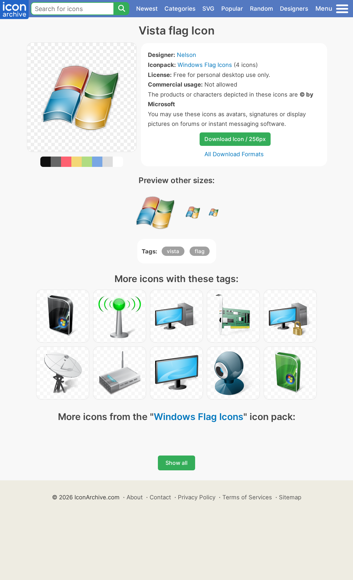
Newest (147, 8)
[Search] (121, 8)
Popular (232, 8)
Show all (176, 462)
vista (173, 251)
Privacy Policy (196, 497)
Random (261, 8)
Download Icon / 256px (235, 139)
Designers (294, 8)
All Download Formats (234, 154)
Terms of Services (247, 497)
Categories (179, 8)
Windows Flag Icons (205, 64)
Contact (160, 497)
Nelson (186, 54)
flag (199, 251)
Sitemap (290, 497)
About (135, 497)
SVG (208, 8)
